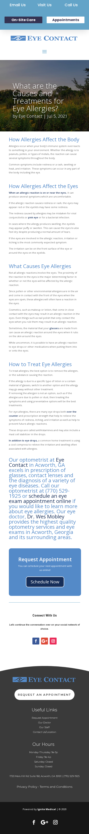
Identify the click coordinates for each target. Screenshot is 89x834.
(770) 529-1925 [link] (71, 776)
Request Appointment (44, 717)
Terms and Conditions (56, 787)
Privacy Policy (27, 787)
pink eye (33, 217)
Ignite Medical (46, 809)
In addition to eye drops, (23, 440)
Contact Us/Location (44, 732)
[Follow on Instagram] (53, 641)
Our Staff (44, 727)
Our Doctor (44, 722)
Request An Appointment (44, 694)
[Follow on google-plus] (44, 641)
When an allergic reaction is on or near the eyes (37, 192)
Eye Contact (30, 116)
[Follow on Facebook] (35, 641)
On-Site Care (23, 19)
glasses (54, 328)
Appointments (65, 19)
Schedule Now (45, 582)
